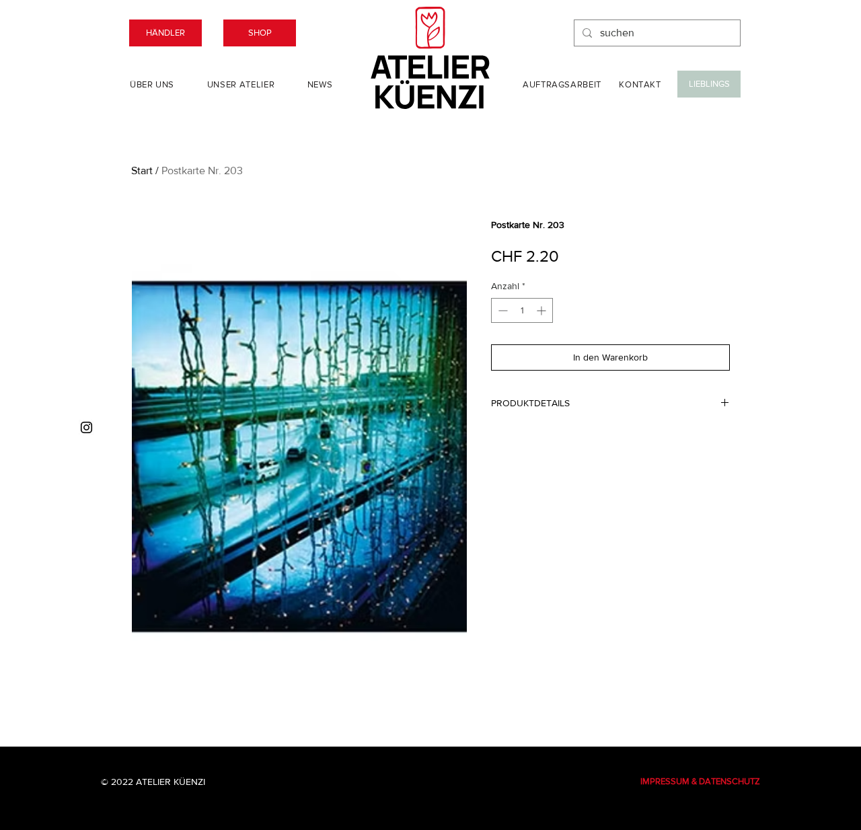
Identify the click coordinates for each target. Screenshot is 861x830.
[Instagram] (86, 427)
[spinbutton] (522, 310)
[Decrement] (501, 310)
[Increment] (542, 310)
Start (142, 170)
